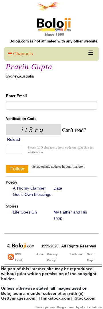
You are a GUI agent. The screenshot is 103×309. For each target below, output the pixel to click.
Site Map (90, 257)
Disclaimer (76, 254)
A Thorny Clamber (29, 188)
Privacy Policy (52, 257)
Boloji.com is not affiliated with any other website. (53, 41)
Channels (22, 53)
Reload (13, 139)
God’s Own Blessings (32, 194)
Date (58, 188)
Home (40, 254)
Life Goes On (25, 212)
